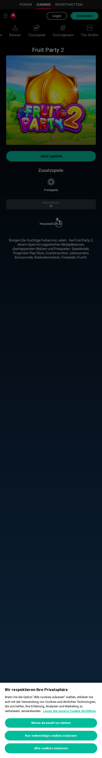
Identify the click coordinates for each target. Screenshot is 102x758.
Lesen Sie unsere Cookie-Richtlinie (69, 711)
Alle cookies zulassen (51, 748)
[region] (51, 720)
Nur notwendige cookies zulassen (51, 735)
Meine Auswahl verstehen (51, 723)
